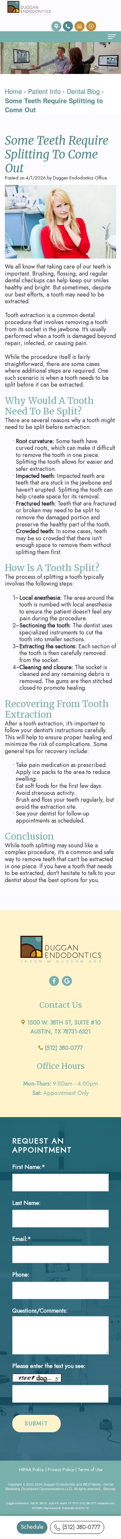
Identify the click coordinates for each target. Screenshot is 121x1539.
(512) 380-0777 (81, 1527)
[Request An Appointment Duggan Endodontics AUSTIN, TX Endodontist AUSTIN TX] (80, 26)
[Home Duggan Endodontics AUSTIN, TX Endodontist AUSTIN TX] (29, 8)
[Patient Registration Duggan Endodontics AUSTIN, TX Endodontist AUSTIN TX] (91, 26)
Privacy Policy (61, 1469)
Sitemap (109, 1489)
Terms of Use (90, 1469)
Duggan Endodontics (59, 1484)
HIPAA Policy (31, 1469)
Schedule (32, 1527)
